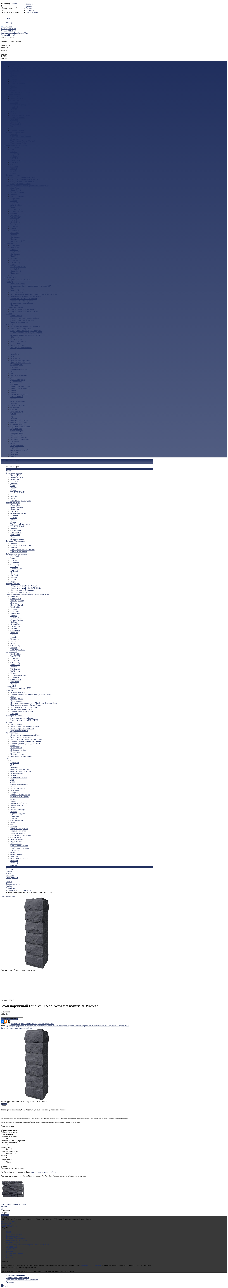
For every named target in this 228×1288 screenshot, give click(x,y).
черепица (14, 448)
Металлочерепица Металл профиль (24, 318)
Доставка (29, 4)
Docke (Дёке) (15, 66)
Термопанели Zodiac (18, 143)
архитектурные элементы (20, 363)
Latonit (13, 171)
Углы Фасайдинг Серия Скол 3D (24, 1024)
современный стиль (18, 422)
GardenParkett (15, 190)
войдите (53, 1172)
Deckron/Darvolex (17, 196)
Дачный (13, 88)
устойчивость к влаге (19, 437)
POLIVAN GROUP (18, 267)
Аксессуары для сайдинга (20, 92)
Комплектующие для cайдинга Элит (25, 335)
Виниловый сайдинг (14, 64)
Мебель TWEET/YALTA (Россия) (23, 299)
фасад (12, 444)
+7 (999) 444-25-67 (8, 31)
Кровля (9, 314)
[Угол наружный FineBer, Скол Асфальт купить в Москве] (36, 968)
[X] (9, 1021)
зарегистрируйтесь (38, 1172)
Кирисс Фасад (16, 160)
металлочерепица (17, 401)
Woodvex (14, 224)
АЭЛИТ (13, 109)
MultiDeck (14, 233)
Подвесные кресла (17, 284)
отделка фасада (16, 412)
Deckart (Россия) (17, 192)
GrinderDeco (15, 222)
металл (13, 399)
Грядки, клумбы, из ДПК (20, 280)
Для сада (9, 282)
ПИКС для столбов (18, 341)
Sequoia (13, 228)
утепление (14, 441)
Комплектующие (17, 130)
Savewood (14, 226)
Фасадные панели (13, 94)
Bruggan (13, 207)
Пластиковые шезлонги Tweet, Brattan (25, 297)
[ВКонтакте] (2, 1021)
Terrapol (13, 220)
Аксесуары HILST (17, 241)
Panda (12, 150)
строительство (16, 429)
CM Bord (14, 167)
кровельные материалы (19, 388)
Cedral (12, 164)
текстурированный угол (23, 1028)
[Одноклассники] (5, 1021)
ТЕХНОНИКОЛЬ (17, 83)
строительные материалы (20, 427)
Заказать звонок (7, 33)
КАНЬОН (14, 162)
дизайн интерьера (17, 380)
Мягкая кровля (16, 316)
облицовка (14, 407)
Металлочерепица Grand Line (22, 320)
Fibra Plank (14, 147)
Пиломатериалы (17, 346)
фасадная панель (17, 446)
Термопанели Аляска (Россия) (22, 141)
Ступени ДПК (11, 243)
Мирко (13, 173)
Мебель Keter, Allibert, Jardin (21, 301)
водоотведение (16, 365)
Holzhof (13, 235)
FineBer (13, 81)
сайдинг (13, 418)
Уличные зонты (16, 292)
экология (14, 452)
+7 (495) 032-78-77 (8, 29)
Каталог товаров (12, 460)
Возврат (29, 8)
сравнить (13, 1226)
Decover (13, 169)
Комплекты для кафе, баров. (21, 303)
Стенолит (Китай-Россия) (20, 137)
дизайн (13, 378)
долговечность (16, 382)
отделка (13, 409)
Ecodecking (14, 231)
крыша (13, 392)
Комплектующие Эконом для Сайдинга (26, 333)
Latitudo (13, 201)
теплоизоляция (16, 431)
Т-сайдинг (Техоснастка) (20, 115)
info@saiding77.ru (21, 33)
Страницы (10, 867)
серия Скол (112, 1026)
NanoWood (14, 188)
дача (12, 371)
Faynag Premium (16, 211)
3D (125, 1026)
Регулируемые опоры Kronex (22, 309)
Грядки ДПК (11, 277)
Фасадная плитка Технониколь (22, 181)
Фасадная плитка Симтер (20, 184)
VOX (12, 86)
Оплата (29, 6)
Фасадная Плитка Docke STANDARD (25, 179)
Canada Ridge (15, 122)
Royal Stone (15, 126)
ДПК (12, 356)
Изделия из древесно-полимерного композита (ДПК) (27, 186)
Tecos (12, 77)
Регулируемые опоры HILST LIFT (24, 311)
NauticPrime (15, 256)
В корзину (5, 1215)
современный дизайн (19, 420)
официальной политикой (91, 1265)
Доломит (14, 75)
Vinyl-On (14, 79)
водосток (14, 367)
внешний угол (102, 1026)
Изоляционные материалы (21, 348)
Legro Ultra (14, 203)
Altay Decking (15, 205)
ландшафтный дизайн (19, 395)
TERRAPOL (15, 260)
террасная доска (16, 433)
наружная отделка (17, 405)
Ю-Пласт (14, 73)
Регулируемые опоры (14, 307)
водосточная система (18, 369)
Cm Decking (15, 237)
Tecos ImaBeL (15, 124)
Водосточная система (19, 322)
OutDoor (13, 213)
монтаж (13, 403)
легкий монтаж (16, 397)
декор (12, 373)
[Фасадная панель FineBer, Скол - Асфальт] (13, 1200)
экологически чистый (19, 450)
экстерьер (14, 454)
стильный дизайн (17, 424)
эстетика (13, 456)
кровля (13, 390)
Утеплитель (15, 343)
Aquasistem (14, 354)
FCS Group (14, 154)
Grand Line (14, 71)
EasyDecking (15, 199)
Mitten (12, 90)
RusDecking (15, 218)
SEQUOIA (14, 252)
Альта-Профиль (16, 69)
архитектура (15, 358)
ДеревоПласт (15, 216)
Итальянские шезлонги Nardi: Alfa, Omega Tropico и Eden (33, 294)
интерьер (14, 384)
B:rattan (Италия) (17, 290)
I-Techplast (14, 269)
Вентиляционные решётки (21, 329)
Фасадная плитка (13, 175)
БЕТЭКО (14, 158)
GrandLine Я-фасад (18, 105)
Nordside (13, 111)
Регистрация (11, 23)
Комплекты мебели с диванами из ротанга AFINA (30, 286)
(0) (2, 1209)
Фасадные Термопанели (15, 132)
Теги (8, 350)
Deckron (13, 275)
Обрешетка (14, 337)
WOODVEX (15, 248)
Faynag (13, 265)
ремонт (13, 414)
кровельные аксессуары (20, 386)
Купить (4, 1019)
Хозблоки (14, 305)
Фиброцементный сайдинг (17, 145)
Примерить (13, 1019)
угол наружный (69, 1026)
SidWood (13, 152)
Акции (8, 62)
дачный (10, 1028)
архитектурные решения (20, 360)
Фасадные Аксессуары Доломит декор (26, 331)
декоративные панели (19, 375)
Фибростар (14, 156)
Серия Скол (49, 1024)
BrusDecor (14, 139)
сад (11, 416)
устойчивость (15, 435)
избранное (5, 1226)
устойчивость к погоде (19, 439)
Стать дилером (32, 12)
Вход (8, 18)
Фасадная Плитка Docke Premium (23, 177)
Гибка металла (16, 339)
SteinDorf (14, 107)
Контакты (30, 10)
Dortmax (13, 239)
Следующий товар (8, 896)
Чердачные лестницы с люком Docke (25, 326)
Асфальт (120, 1026)
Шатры (13, 288)
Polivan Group (15, 209)
